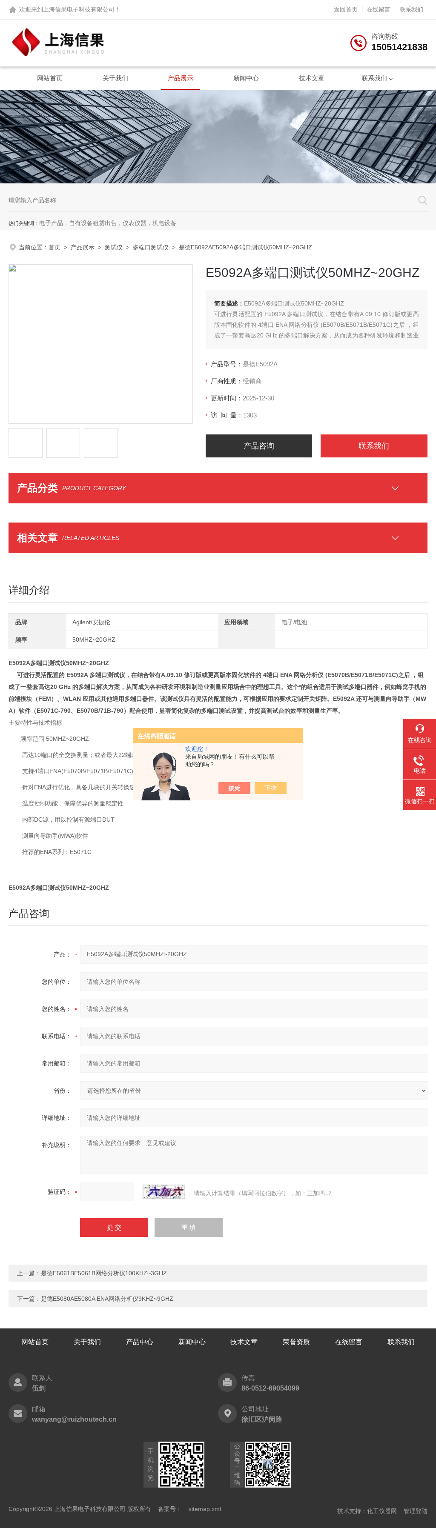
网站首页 (50, 78)
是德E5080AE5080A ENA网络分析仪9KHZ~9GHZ (107, 1298)
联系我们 (411, 9)
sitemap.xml (205, 1508)
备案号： (170, 1508)
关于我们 (115, 78)
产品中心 (139, 1341)
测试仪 (114, 247)
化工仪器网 (382, 1511)
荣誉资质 (296, 1341)
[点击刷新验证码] (164, 1192)
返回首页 (346, 9)
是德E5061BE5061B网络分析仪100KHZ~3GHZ (104, 1273)
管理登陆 (415, 1511)
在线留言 (378, 9)
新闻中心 (246, 78)
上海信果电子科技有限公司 (79, 9)
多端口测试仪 (151, 247)
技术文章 (311, 78)
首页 (54, 247)
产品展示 (180, 78)
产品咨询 (259, 446)
